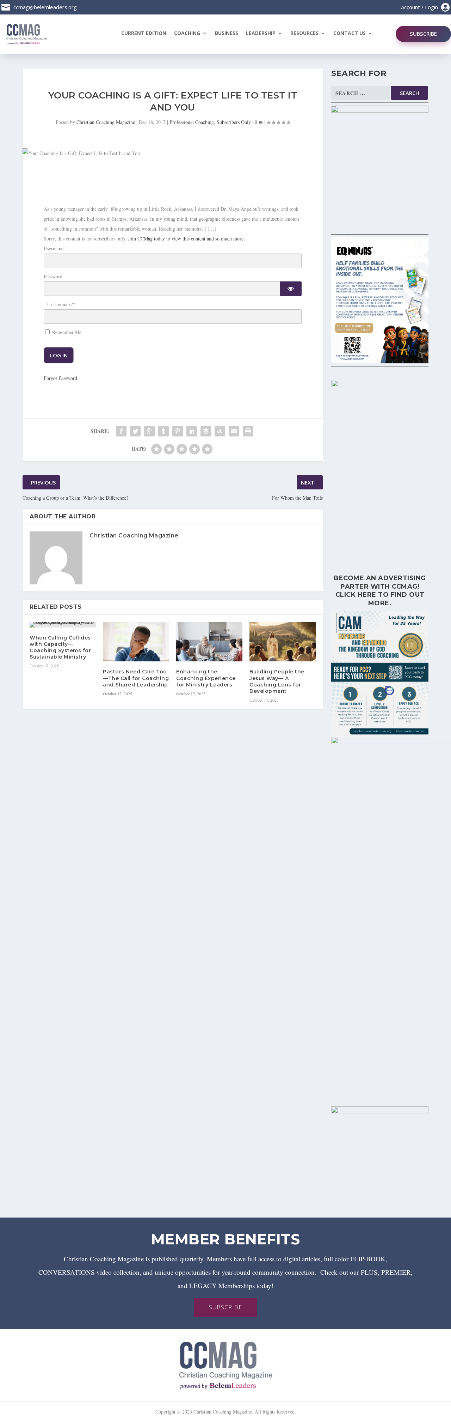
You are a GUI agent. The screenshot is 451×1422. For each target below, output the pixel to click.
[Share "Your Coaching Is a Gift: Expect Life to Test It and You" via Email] (234, 431)
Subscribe (423, 33)
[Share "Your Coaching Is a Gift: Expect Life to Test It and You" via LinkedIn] (192, 431)
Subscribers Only (234, 122)
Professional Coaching (191, 122)
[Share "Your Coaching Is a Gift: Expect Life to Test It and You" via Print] (248, 431)
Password (53, 276)
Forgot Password (60, 378)
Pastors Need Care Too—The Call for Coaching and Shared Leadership (136, 678)
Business (226, 33)
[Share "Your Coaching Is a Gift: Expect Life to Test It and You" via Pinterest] (178, 431)
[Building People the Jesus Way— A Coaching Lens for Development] (282, 642)
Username (53, 248)
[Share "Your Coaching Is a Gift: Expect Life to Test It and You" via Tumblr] (163, 431)
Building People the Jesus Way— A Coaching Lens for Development (276, 681)
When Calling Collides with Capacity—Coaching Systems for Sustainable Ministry (60, 647)
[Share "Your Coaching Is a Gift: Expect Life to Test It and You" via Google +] (149, 431)
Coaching (187, 33)
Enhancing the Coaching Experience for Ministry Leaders (206, 678)
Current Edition (143, 33)
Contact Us (349, 33)
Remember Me (66, 332)
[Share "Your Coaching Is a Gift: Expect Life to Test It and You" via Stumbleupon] (220, 431)
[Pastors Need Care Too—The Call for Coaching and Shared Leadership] (136, 642)
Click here (355, 595)
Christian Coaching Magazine (105, 122)
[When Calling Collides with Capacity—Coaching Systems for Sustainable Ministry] (63, 624)
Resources (304, 33)
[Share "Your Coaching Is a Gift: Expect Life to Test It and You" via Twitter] (135, 431)
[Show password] (291, 288)
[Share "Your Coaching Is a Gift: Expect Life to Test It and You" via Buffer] (206, 431)
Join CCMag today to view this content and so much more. (186, 238)
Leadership (261, 33)
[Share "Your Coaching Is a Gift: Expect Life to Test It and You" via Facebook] (121, 431)
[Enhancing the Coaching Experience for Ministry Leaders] (209, 642)
